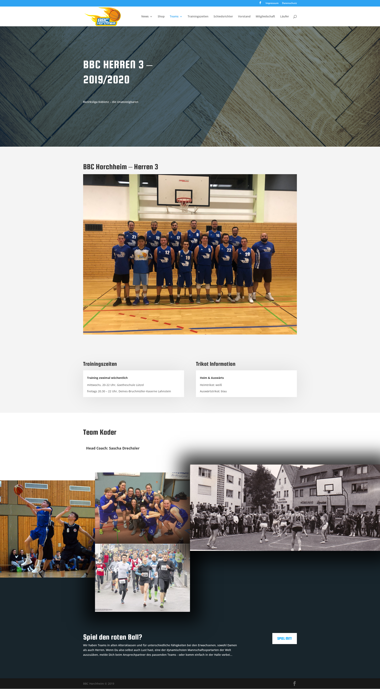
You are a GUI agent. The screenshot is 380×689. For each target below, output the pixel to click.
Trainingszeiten (198, 16)
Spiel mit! (284, 638)
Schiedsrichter (223, 16)
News (145, 16)
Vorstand (244, 16)
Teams (174, 16)
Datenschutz (289, 3)
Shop (161, 16)
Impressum (272, 3)
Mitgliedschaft (265, 16)
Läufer (284, 16)
